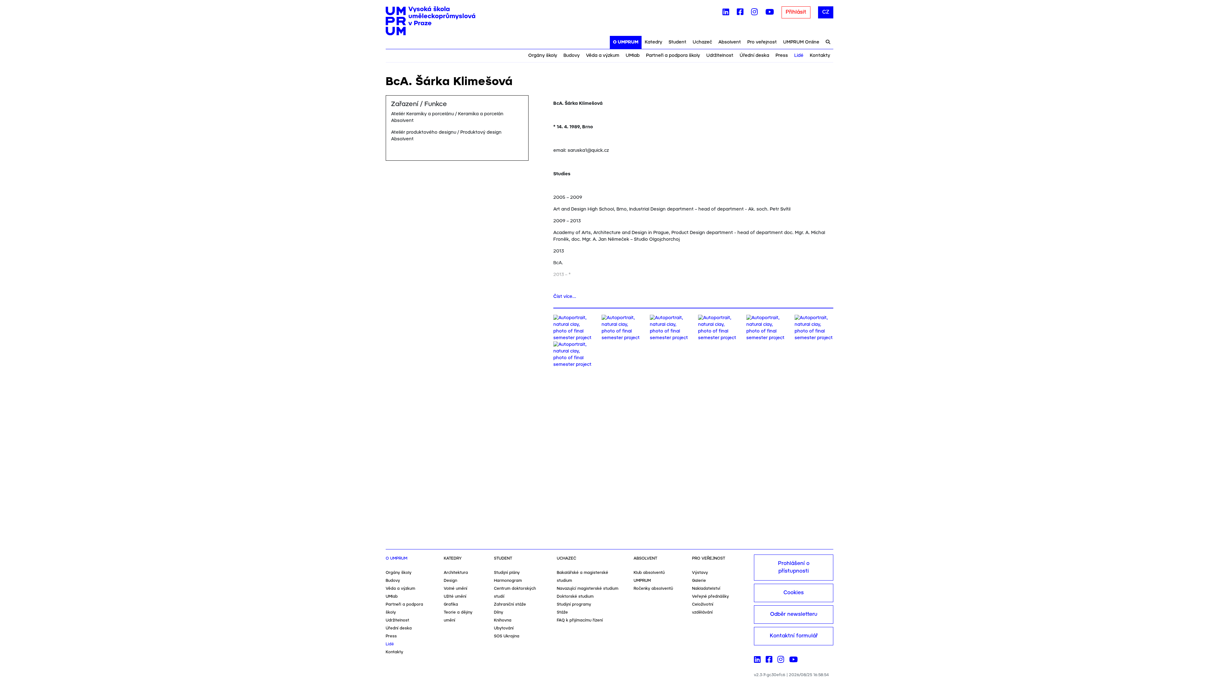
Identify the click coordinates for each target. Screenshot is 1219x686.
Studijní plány (507, 573)
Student (677, 42)
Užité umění (455, 596)
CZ (825, 12)
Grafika (451, 604)
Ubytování (504, 628)
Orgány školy (542, 55)
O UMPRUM (625, 42)
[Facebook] (740, 13)
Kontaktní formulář (794, 636)
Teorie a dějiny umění (458, 616)
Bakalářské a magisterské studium (582, 576)
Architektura (456, 573)
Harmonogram (508, 580)
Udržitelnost (719, 55)
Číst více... (564, 296)
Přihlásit (796, 12)
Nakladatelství (706, 588)
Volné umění (455, 588)
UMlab (633, 55)
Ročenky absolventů (653, 588)
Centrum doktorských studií (515, 592)
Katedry (653, 42)
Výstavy (700, 573)
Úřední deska (754, 55)
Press (782, 55)
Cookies (793, 592)
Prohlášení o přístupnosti (793, 567)
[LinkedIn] (726, 13)
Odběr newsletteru (793, 614)
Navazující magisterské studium (587, 588)
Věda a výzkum (602, 55)
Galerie (699, 580)
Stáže (562, 612)
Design (450, 580)
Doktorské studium (575, 596)
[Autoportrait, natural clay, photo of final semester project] (572, 328)
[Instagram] (754, 13)
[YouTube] (769, 13)
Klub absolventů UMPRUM (649, 576)
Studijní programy (574, 604)
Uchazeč (702, 42)
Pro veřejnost (762, 42)
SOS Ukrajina (506, 636)
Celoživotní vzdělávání (702, 608)
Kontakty (820, 55)
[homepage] (430, 21)
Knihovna (502, 620)
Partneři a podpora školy (673, 55)
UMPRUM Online (801, 42)
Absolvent (729, 42)
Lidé (798, 55)
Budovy (571, 55)
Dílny (498, 612)
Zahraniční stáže (510, 604)
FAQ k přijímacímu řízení (580, 620)
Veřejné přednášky (710, 596)
